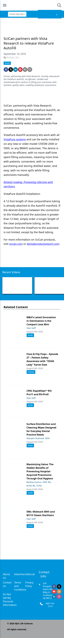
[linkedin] (15, 69)
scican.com (16, 244)
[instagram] (59, 596)
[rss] (59, 591)
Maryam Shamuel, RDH (38, 438)
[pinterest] (20, 69)
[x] (59, 586)
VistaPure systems (15, 139)
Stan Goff (31, 328)
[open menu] (4, 5)
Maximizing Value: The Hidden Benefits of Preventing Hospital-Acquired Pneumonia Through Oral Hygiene (39, 471)
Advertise (19, 574)
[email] (25, 69)
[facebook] (6, 69)
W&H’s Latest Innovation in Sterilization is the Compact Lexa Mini (41, 321)
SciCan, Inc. (13, 57)
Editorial (30, 574)
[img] (32, 5)
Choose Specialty (16, 14)
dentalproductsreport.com (43, 244)
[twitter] (10, 69)
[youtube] (54, 591)
